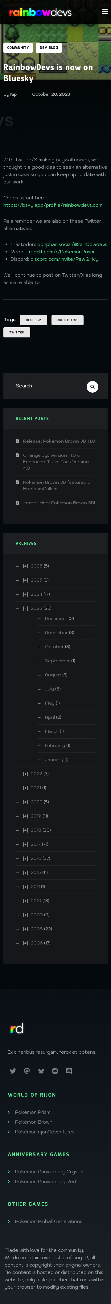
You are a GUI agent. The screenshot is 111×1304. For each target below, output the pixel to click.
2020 (37, 802)
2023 (36, 608)
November (56, 632)
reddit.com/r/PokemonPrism (61, 252)
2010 (36, 900)
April (50, 717)
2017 (36, 844)
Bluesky (33, 320)
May (50, 703)
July (49, 689)
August (53, 675)
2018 (36, 830)
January (54, 759)
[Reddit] (55, 1071)
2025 (36, 580)
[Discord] (69, 1071)
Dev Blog (49, 48)
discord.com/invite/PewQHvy (65, 259)
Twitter (16, 332)
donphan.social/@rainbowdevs (72, 244)
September (57, 661)
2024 (36, 594)
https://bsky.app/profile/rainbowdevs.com (52, 205)
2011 (35, 886)
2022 (36, 773)
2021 (36, 787)
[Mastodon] (27, 1071)
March (52, 731)
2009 (37, 914)
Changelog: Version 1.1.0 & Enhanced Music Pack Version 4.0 (56, 461)
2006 (37, 943)
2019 (36, 816)
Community (18, 48)
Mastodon (67, 320)
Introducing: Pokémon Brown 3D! (59, 503)
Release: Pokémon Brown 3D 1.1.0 (59, 441)
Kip (13, 94)
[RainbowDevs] (40, 12)
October (54, 646)
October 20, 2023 (51, 94)
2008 (37, 929)
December (56, 618)
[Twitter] (13, 1071)
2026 (37, 566)
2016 (36, 858)
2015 (36, 872)
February (55, 745)
